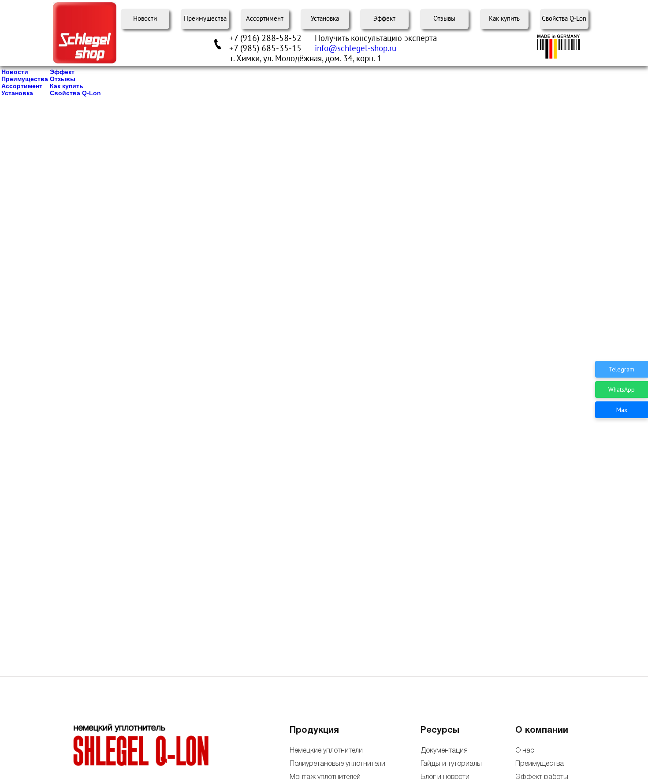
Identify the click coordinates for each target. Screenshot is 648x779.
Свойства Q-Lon (564, 18)
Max (621, 410)
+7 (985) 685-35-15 (265, 48)
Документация (444, 751)
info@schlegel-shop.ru (355, 48)
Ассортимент (264, 18)
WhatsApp (621, 389)
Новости (145, 18)
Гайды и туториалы (450, 764)
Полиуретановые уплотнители (337, 764)
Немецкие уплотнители (326, 751)
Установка (325, 18)
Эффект (384, 18)
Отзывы (444, 18)
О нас (524, 751)
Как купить (504, 18)
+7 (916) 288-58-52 (265, 38)
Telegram (621, 369)
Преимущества (205, 18)
